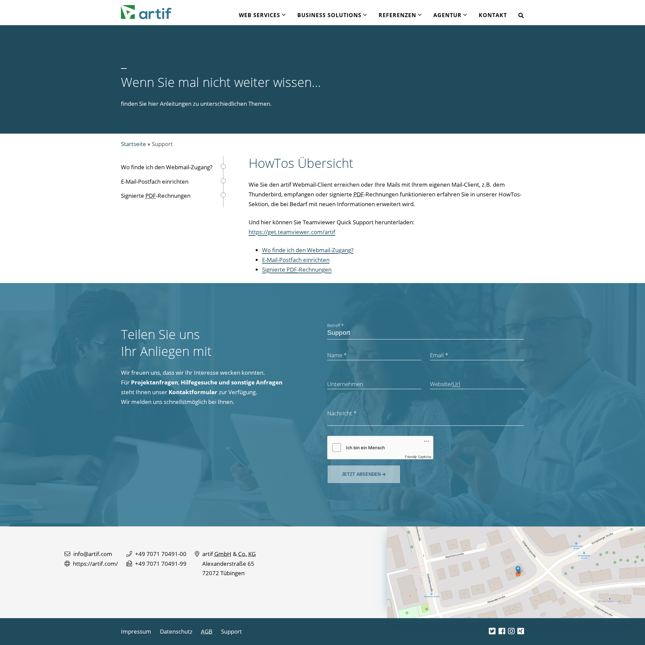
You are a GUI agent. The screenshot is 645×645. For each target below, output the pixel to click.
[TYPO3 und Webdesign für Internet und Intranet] (146, 12)
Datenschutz (176, 631)
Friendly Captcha (418, 457)
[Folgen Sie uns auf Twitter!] (492, 631)
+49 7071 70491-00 (160, 554)
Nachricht (341, 413)
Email (439, 355)
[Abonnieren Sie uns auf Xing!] (520, 631)
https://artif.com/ (95, 563)
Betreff (335, 325)
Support (162, 144)
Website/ (445, 384)
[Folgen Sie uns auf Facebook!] (502, 631)
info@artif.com (92, 554)
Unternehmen (345, 384)
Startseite (133, 144)
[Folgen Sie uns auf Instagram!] (511, 631)
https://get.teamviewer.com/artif (292, 232)
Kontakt (493, 15)
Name (337, 355)
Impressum (136, 631)
